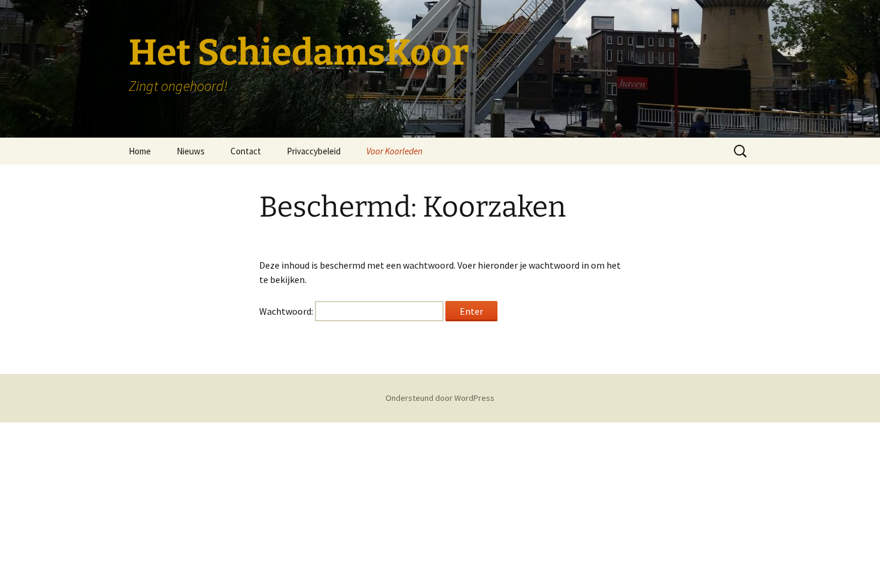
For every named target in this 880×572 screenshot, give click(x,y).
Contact (245, 151)
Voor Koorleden (394, 151)
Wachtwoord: (287, 311)
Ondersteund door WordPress (440, 398)
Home (140, 151)
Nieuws (191, 151)
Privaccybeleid (314, 151)
